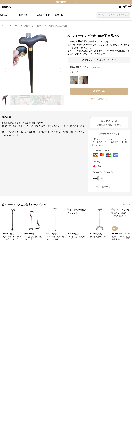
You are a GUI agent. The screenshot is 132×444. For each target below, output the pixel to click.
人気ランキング (43, 15)
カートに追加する (99, 99)
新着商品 (3, 15)
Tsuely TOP (6, 26)
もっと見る (125, 204)
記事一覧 (59, 15)
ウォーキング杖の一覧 (24, 26)
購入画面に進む (99, 91)
